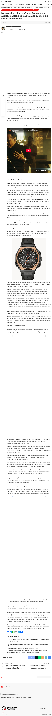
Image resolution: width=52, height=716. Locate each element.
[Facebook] (46, 708)
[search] (43, 1)
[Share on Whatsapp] (11, 23)
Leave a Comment (44, 677)
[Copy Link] (18, 23)
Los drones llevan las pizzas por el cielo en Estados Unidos (23, 648)
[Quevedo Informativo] (7, 1)
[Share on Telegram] (13, 23)
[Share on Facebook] (7, 23)
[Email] (15, 23)
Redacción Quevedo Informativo (13, 26)
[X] (48, 708)
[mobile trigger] (2, 1)
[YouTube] (50, 708)
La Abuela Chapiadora (13, 641)
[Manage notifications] (3, 713)
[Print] (20, 23)
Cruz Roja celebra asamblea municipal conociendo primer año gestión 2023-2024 (28, 639)
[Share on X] (9, 23)
